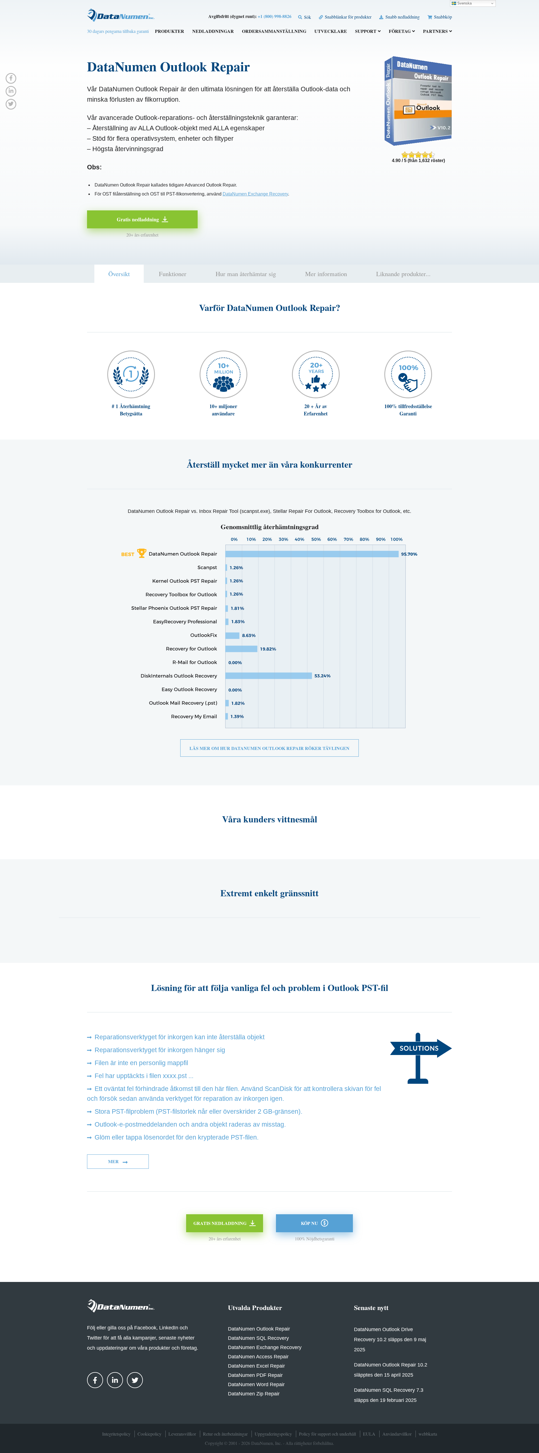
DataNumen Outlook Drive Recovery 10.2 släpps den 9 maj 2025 (390, 1339)
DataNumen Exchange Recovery (255, 194)
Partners (435, 31)
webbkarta (428, 1434)
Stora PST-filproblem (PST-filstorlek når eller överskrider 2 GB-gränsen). (198, 1111)
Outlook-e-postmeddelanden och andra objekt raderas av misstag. (190, 1124)
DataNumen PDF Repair (255, 1375)
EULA (369, 1434)
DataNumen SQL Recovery (258, 1338)
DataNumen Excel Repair (256, 1366)
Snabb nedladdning (401, 17)
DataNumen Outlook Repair (259, 1329)
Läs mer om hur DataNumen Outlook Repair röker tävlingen (269, 748)
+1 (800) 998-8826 (274, 16)
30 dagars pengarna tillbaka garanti (118, 31)
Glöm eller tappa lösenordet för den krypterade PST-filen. (177, 1137)
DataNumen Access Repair (258, 1356)
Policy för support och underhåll (327, 1434)
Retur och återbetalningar (225, 1434)
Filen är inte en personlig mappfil (141, 1063)
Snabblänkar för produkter (347, 17)
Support (365, 31)
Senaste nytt (371, 1307)
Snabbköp (442, 17)
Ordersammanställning (274, 31)
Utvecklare (330, 31)
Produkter (169, 31)
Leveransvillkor (182, 1434)
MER (114, 1161)
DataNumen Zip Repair (254, 1394)
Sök (307, 17)
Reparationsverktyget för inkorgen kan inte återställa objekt (179, 1037)
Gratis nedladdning (138, 219)
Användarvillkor (397, 1434)
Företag (400, 31)
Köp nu (309, 1223)
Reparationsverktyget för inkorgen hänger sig (160, 1050)
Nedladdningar (213, 31)
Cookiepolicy (149, 1434)
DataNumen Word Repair (256, 1384)
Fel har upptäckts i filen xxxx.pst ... (144, 1075)
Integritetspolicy (116, 1434)
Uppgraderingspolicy (273, 1434)
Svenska (464, 3)
